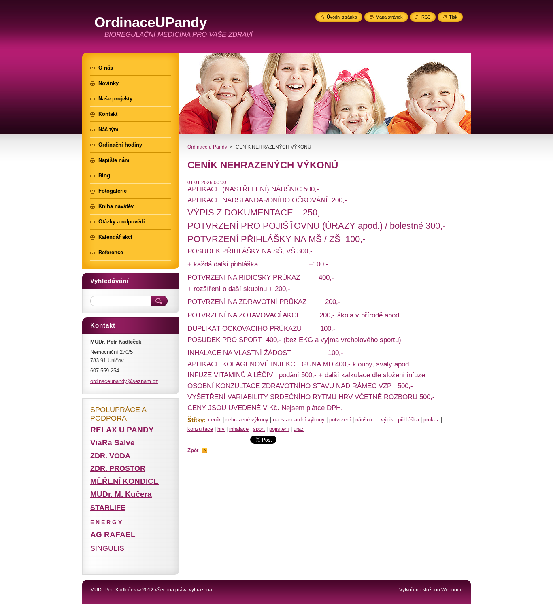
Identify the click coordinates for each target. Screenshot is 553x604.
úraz (299, 429)
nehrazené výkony (246, 420)
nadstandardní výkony (299, 420)
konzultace (200, 429)
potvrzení (340, 420)
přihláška (408, 420)
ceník (214, 420)
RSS (425, 17)
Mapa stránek (389, 17)
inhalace (239, 429)
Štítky (195, 420)
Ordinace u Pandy (207, 147)
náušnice (365, 420)
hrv (221, 429)
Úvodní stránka (342, 17)
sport (259, 429)
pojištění (279, 429)
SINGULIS (107, 548)
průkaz (431, 420)
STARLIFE (107, 508)
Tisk (453, 17)
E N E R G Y (106, 522)
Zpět (192, 450)
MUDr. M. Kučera (121, 494)
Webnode (452, 589)
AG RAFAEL (113, 534)
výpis (387, 420)
